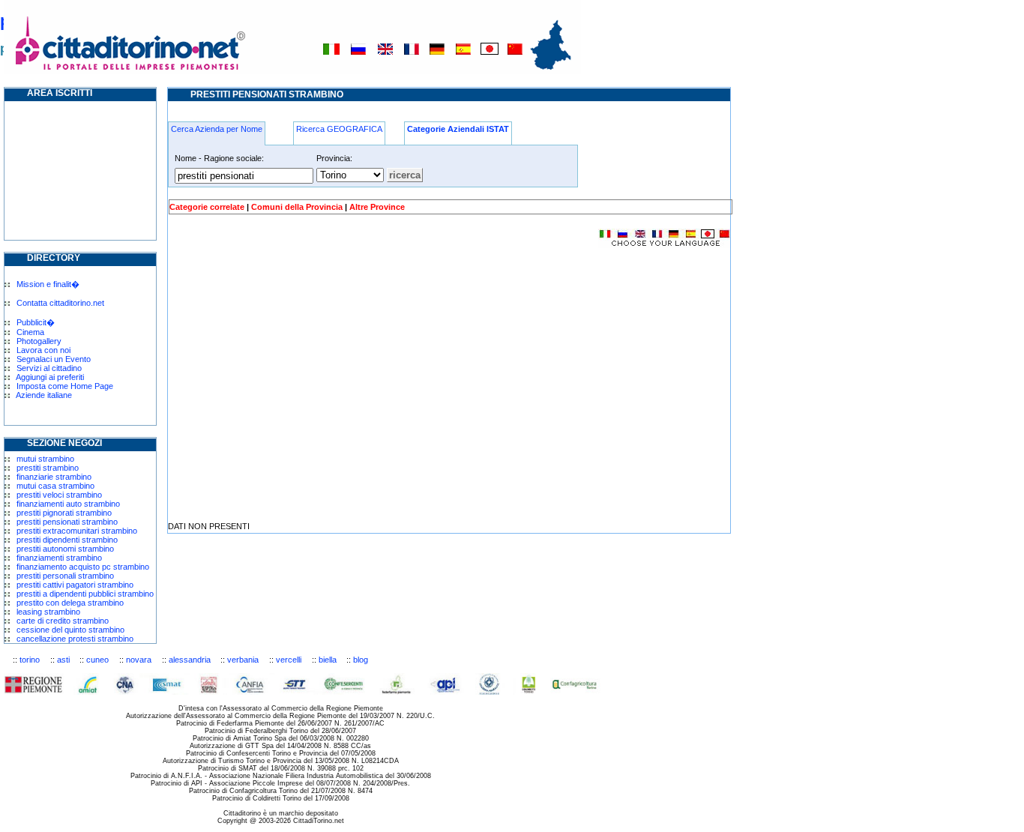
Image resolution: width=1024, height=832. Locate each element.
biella (328, 659)
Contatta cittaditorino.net (60, 302)
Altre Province (377, 206)
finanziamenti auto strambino (68, 503)
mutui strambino (45, 458)
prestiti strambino (47, 467)
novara (138, 659)
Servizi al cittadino (49, 368)
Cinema (30, 332)
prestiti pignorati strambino (64, 512)
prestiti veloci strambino (59, 494)
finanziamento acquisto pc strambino (82, 566)
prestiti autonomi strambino (65, 548)
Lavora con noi (43, 350)
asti (63, 659)
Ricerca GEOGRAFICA (339, 128)
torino (29, 659)
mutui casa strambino (55, 485)
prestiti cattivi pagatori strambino (74, 584)
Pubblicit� (35, 322)
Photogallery (38, 341)
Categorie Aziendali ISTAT (458, 128)
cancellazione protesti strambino (74, 638)
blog (360, 659)
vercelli (288, 659)
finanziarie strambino (53, 476)
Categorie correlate (206, 206)
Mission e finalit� (47, 284)
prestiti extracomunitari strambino (76, 530)
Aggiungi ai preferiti (50, 377)
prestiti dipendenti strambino (67, 539)
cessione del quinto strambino (70, 629)
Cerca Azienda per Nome (216, 128)
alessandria (190, 659)
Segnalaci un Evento (53, 359)
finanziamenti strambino (59, 557)
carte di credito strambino (62, 620)
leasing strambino (48, 611)
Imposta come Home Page (64, 386)
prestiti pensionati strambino (67, 521)
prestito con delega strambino (70, 602)
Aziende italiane (44, 395)
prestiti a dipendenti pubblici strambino (85, 593)
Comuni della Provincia (297, 206)
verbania (243, 659)
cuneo (97, 659)
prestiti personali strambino (65, 575)
